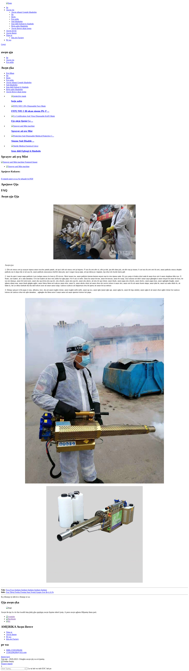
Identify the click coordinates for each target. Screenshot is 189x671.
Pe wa (8, 40)
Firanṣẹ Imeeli (6, 664)
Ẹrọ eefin (15, 19)
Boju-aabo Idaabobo (19, 26)
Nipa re (9, 35)
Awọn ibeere (11, 33)
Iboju (13, 17)
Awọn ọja (10, 10)
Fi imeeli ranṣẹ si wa (9, 179)
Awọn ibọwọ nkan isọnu (21, 28)
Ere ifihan (10, 73)
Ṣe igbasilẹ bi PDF (25, 179)
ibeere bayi (5, 657)
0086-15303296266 (14, 650)
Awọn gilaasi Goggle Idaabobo (24, 12)
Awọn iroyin (11, 31)
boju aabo (16, 101)
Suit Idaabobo (17, 21)
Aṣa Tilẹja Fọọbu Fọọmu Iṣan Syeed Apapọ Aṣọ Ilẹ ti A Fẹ (30, 592)
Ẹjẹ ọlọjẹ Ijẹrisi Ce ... (22, 121)
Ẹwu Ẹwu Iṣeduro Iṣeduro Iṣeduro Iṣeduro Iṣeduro (26, 590)
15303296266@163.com (16, 652)
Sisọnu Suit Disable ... (22, 141)
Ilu (12, 14)
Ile (7, 7)
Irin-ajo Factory (17, 38)
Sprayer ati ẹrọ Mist (21, 131)
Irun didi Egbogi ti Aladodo (22, 24)
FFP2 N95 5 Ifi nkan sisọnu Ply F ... (30, 111)
